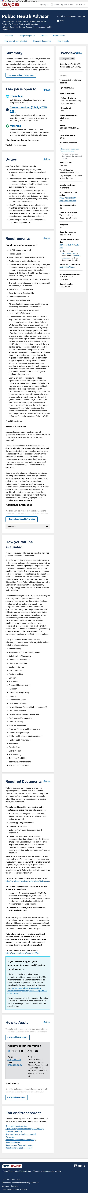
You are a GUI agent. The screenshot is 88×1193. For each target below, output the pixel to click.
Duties (43, 36)
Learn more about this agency (21, 75)
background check (69, 253)
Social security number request (19, 1148)
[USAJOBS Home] (11, 4)
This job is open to (27, 36)
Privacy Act (10, 1137)
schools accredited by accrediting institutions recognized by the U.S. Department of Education (27, 991)
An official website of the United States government (21, 1)
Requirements (59, 36)
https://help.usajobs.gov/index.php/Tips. (23, 953)
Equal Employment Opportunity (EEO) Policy (25, 1129)
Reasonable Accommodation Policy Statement (20, 1183)
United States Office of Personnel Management (34, 1171)
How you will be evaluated (16, 41)
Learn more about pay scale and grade (70, 150)
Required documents (42, 41)
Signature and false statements (19, 1145)
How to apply (63, 41)
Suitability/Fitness (67, 267)
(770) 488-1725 (14, 1060)
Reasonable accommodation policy (21, 1140)
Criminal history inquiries (16, 1126)
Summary (9, 36)
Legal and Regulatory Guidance (14, 1189)
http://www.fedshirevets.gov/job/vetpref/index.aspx (27, 881)
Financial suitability (14, 1131)
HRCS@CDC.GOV (14, 1065)
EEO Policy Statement (11, 1179)
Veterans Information (10, 1186)
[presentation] (71, 88)
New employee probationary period (21, 1134)
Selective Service (13, 1142)
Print (62, 21)
